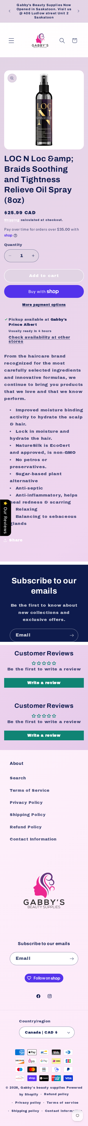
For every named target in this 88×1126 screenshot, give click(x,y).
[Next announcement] (78, 11)
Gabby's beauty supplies (43, 1087)
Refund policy (56, 1094)
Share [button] (15, 540)
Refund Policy (26, 827)
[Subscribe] (72, 635)
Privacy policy (28, 1102)
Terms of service (62, 1102)
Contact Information (33, 839)
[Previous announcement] (9, 11)
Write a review (44, 683)
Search (18, 778)
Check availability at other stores (39, 339)
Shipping (11, 220)
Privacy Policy (26, 802)
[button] (11, 40)
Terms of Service (30, 790)
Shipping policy (25, 1111)
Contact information (63, 1111)
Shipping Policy (27, 815)
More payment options (44, 305)
